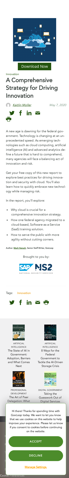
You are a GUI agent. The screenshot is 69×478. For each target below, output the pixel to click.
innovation (24, 293)
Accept (36, 441)
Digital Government (50, 390)
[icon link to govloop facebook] (20, 113)
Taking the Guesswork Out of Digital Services (50, 397)
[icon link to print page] (8, 119)
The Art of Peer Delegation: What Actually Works (18, 401)
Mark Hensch (20, 248)
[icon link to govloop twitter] (12, 113)
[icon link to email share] (37, 113)
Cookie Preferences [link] (12, 475)
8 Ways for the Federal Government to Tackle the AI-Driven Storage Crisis (50, 358)
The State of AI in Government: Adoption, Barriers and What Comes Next (18, 358)
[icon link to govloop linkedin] (29, 113)
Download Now (34, 66)
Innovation (12, 74)
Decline (35, 455)
